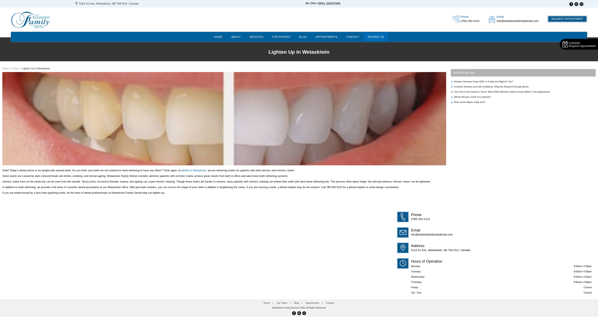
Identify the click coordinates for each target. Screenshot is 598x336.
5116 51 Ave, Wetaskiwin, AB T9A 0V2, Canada (108, 3)
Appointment (312, 303)
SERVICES (256, 36)
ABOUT (236, 36)
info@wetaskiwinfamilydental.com (432, 234)
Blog (303, 36)
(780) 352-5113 (420, 219)
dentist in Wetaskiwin (193, 170)
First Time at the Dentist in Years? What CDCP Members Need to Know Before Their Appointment (502, 92)
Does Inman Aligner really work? (470, 102)
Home (218, 36)
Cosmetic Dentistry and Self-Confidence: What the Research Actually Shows (491, 86)
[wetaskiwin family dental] (30, 19)
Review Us (376, 36)
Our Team (282, 303)
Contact (352, 36)
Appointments (326, 36)
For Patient (281, 36)
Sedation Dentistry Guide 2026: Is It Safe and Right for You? (483, 81)
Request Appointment (567, 18)
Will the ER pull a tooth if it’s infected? (472, 97)
